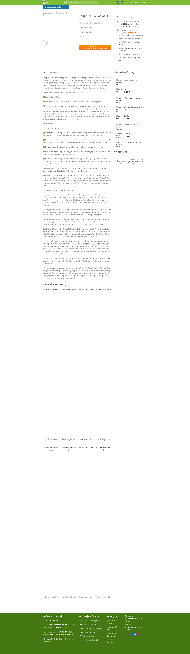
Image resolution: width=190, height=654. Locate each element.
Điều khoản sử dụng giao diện (112, 635)
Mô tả (45, 73)
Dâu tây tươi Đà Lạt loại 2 (68, 440)
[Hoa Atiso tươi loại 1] (103, 520)
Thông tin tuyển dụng (87, 636)
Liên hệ (144, 2)
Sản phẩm (129, 2)
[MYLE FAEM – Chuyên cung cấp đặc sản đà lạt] (51, 2)
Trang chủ (48, 13)
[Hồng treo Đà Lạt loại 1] (51, 520)
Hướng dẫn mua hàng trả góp (89, 641)
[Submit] (96, 2)
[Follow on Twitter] (135, 634)
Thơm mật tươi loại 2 (86, 597)
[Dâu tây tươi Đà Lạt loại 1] (51, 362)
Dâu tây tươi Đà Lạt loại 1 (51, 440)
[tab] (45, 73)
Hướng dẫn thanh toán (88, 624)
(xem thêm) (138, 39)
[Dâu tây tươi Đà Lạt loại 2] (68, 362)
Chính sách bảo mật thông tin (90, 628)
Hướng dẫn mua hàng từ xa (90, 621)
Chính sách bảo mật (112, 628)
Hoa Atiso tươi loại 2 (68, 597)
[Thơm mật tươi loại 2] (86, 520)
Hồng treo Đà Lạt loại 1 (50, 598)
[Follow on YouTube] (138, 634)
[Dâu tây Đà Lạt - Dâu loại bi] (103, 362)
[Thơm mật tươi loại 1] (86, 362)
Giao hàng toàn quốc (126, 48)
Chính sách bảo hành (87, 632)
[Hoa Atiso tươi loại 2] (68, 520)
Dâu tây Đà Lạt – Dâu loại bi (103, 440)
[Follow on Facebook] (131, 634)
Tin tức (137, 2)
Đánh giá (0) (54, 73)
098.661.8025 (133, 618)
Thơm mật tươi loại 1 (86, 439)
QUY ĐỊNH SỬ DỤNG (112, 622)
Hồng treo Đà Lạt (62, 13)
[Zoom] (46, 43)
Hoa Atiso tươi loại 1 (103, 597)
